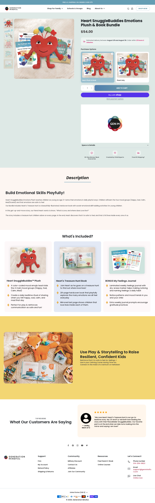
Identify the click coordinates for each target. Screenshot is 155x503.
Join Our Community (76, 471)
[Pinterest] (73, 445)
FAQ (39, 461)
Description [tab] (77, 178)
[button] (122, 88)
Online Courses (104, 465)
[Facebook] (68, 445)
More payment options (115, 99)
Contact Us (72, 465)
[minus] (83, 88)
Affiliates (71, 468)
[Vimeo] (86, 445)
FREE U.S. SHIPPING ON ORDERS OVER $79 (77, 2)
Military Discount (75, 461)
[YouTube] (82, 445)
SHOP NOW (142, 8)
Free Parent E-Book (105, 461)
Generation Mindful (81, 500)
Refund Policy (43, 468)
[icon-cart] (132, 8)
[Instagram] (77, 445)
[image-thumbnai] (8, 23)
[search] (128, 8)
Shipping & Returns (46, 471)
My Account (43, 465)
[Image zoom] (44, 49)
